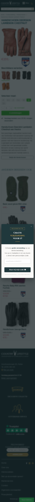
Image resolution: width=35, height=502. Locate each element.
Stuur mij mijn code (16, 270)
